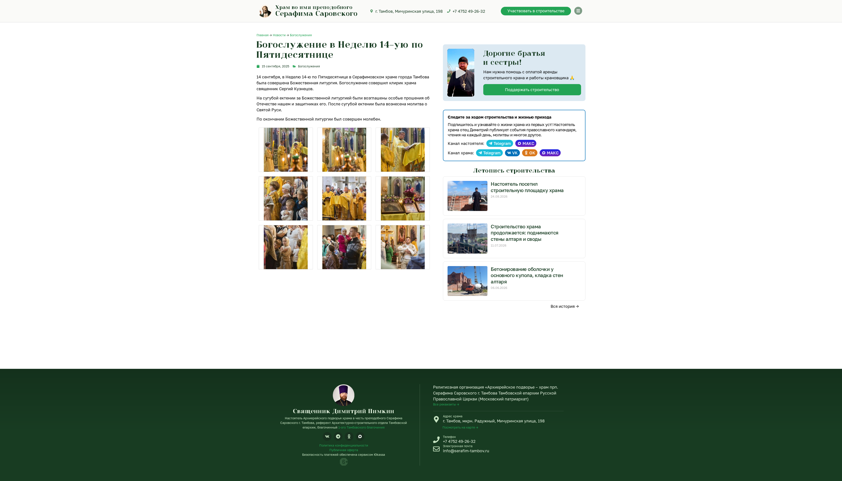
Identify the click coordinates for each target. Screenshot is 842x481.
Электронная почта (458, 446)
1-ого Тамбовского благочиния (361, 427)
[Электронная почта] (436, 449)
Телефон (449, 437)
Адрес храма (452, 416)
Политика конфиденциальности (343, 445)
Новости (279, 35)
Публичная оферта (343, 450)
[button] (460, 72)
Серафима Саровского (316, 13)
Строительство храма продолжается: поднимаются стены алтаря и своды (524, 232)
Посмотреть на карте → (460, 427)
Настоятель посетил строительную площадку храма (527, 187)
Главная (263, 35)
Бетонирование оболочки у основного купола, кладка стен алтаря (527, 275)
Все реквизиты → (446, 404)
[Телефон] (436, 439)
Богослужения (301, 35)
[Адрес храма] (436, 419)
